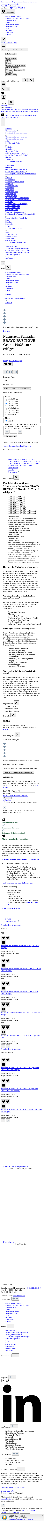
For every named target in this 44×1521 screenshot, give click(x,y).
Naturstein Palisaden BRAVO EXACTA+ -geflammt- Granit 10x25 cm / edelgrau (20, 1069)
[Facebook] (2, 1381)
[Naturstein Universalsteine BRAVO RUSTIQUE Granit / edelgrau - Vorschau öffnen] (3, 1009)
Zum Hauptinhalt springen (10, 2)
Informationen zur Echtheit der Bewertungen (21, 1519)
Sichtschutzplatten (12, 68)
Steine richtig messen (12, 1339)
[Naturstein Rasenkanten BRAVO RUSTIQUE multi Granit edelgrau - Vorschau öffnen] (3, 988)
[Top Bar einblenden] (3, 120)
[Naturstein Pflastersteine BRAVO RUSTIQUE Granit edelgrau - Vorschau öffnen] (3, 942)
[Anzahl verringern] (7, 432)
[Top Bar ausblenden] (3, 39)
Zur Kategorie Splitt (12, 143)
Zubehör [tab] (8, 919)
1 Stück (10, 421)
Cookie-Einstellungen (13, 16)
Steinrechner (9, 1347)
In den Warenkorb (10, 436)
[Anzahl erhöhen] (20, 432)
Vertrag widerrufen (7, 1491)
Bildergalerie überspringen (12, 361)
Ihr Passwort (8, 793)
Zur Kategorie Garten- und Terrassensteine (20, 174)
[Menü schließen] (11, 102)
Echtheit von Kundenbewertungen (17, 18)
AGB (7, 28)
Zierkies (9, 63)
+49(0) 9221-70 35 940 (16, 8)
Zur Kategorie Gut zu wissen (15, 242)
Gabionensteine (11, 58)
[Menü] (3, 46)
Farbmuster (12, 415)
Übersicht (4, 109)
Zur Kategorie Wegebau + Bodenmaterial (20, 214)
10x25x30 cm (13, 399)
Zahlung (8, 22)
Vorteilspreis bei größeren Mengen (17, 1337)
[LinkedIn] (22, 1423)
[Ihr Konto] (3, 97)
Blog (7, 1341)
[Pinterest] (4, 1381)
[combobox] (11, 81)
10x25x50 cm (13, 401)
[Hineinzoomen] (15, 372)
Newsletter (9, 1351)
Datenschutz (9, 30)
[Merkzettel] (3, 94)
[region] (22, 369)
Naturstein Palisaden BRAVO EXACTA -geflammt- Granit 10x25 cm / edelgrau (19, 1090)
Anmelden (5, 6)
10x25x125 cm (13, 408)
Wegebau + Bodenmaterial (15, 70)
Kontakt (8, 34)
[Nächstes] (3, 263)
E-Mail (5, 729)
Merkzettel (5, 111)
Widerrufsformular (12, 26)
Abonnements (14, 111)
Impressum (9, 32)
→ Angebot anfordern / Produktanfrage (17, 446)
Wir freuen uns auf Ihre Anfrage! (13, 1487)
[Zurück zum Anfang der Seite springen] (3, 1505)
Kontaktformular (19, 1296)
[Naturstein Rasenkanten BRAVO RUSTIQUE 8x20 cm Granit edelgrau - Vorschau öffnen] (3, 965)
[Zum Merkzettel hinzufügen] (8, 364)
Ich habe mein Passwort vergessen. (15, 796)
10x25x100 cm (13, 406)
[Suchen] (25, 80)
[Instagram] (7, 1381)
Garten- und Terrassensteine (15, 65)
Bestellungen (33, 109)
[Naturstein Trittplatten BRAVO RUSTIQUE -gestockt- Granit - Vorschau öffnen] (3, 1032)
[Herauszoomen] (5, 372)
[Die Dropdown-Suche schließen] (31, 80)
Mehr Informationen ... (30, 1510)
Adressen (25, 109)
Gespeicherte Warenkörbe (28, 111)
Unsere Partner (10, 1349)
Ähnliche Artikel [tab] (11, 921)
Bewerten (6, 331)
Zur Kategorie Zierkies (13, 161)
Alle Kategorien (11, 54)
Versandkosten (10, 20)
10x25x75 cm (13, 403)
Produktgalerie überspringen (11, 925)
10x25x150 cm (13, 410)
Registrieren (16, 6)
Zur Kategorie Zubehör (13, 228)
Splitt (8, 60)
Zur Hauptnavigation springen (19, 3)
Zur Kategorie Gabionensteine (16, 133)
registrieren (8, 107)
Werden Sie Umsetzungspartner (16, 1332)
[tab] (24, 462)
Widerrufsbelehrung (12, 24)
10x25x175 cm (13, 412)
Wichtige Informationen (13, 1334)
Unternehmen (10, 1330)
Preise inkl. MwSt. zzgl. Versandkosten (17, 388)
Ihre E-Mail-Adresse (11, 791)
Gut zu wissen (11, 75)
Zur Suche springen (27, 2)
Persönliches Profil (15, 109)
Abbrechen (7, 800)
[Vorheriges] (3, 124)
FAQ (7, 1343)
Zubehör (9, 72)
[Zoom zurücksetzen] (10, 372)
